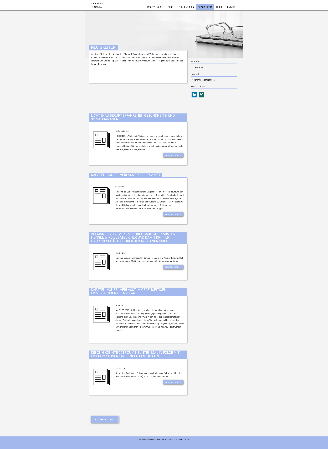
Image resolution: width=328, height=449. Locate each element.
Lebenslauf (198, 67)
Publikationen (186, 7)
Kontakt (230, 7)
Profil (171, 7)
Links (219, 7)
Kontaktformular (98, 64)
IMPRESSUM (167, 439)
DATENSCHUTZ (182, 439)
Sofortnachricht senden (204, 80)
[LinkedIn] (194, 94)
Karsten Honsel (155, 7)
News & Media (205, 7)
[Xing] (201, 94)
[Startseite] (97, 3)
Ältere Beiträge (106, 420)
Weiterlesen (172, 155)
